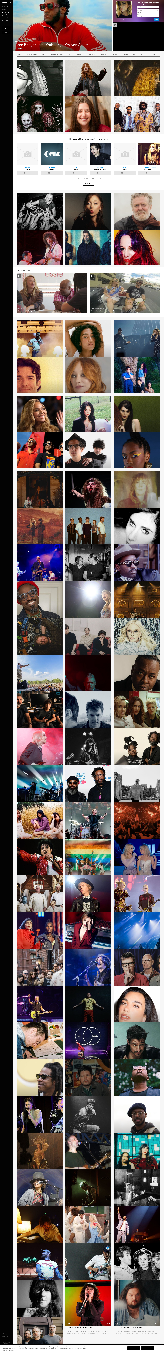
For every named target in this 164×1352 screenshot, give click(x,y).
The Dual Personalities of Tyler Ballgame (129, 1328)
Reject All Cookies (133, 1348)
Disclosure (27, 167)
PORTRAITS (80, 54)
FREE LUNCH (92, 54)
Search (156, 19)
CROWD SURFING (137, 54)
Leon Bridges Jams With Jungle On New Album (52, 44)
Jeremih (76, 167)
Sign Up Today (88, 184)
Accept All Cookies (147, 1348)
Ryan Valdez (100, 167)
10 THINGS (103, 54)
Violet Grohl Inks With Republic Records (80, 1328)
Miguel (125, 167)
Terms (7, 1334)
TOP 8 (70, 54)
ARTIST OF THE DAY (32, 54)
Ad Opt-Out (4, 1336)
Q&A (43, 54)
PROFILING (114, 54)
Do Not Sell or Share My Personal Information (112, 1348)
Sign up (6, 28)
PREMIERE (125, 54)
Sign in (6, 32)
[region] (82, 1348)
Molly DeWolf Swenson (149, 167)
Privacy (3, 1334)
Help (3, 1333)
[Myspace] (6, 2)
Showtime (52, 167)
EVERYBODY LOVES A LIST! (57, 54)
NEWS (20, 54)
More (156, 54)
